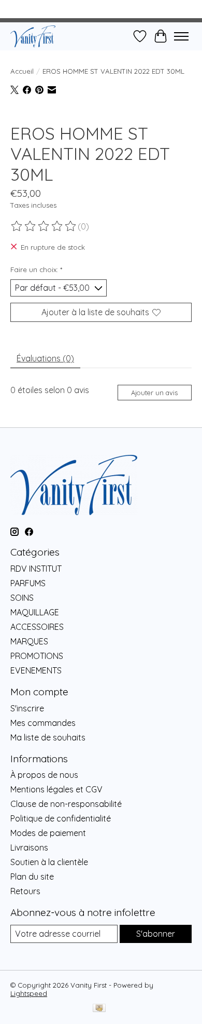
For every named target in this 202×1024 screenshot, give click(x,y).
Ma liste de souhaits (47, 737)
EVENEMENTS (36, 670)
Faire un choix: (36, 269)
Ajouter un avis (154, 392)
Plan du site (32, 876)
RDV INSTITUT (36, 568)
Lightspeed (28, 993)
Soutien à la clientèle (49, 862)
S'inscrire (27, 708)
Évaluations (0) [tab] (45, 358)
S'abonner (155, 933)
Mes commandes (43, 723)
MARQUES (29, 641)
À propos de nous (44, 775)
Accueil (22, 71)
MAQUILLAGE (34, 612)
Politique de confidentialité (60, 818)
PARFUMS (28, 583)
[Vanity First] (32, 36)
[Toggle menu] (181, 36)
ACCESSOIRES (37, 627)
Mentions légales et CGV (56, 789)
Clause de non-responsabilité (66, 804)
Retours (25, 891)
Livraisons (29, 847)
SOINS (22, 597)
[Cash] (99, 1009)
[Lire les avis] (44, 226)
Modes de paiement (48, 833)
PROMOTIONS (36, 656)
